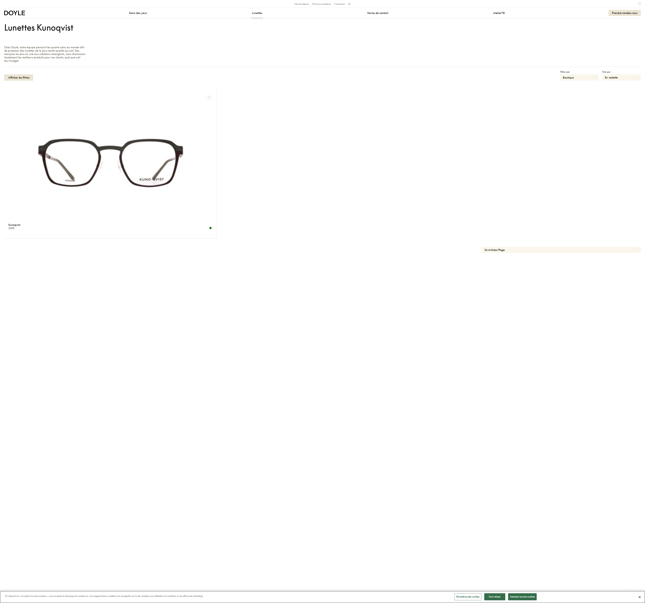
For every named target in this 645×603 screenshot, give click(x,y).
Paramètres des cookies (468, 596)
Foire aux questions (321, 4)
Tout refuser (495, 596)
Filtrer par (565, 71)
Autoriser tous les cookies (522, 596)
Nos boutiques (302, 4)
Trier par (606, 71)
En (349, 4)
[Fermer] (639, 597)
